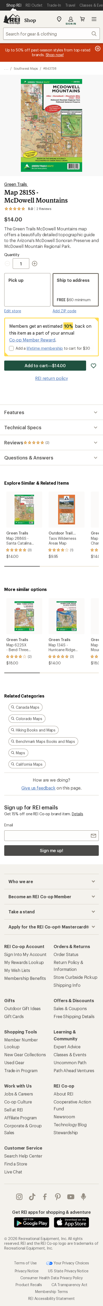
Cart (82, 19)
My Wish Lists (17, 970)
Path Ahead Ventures (74, 1070)
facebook (45, 1197)
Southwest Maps (26, 68)
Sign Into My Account (25, 954)
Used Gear (14, 1062)
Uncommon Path (70, 1062)
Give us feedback (38, 787)
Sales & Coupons (70, 1008)
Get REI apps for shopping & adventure (51, 1212)
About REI (63, 1093)
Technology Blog (70, 1124)
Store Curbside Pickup (75, 977)
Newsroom (64, 1116)
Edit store (12, 311)
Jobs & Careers (18, 1093)
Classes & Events (70, 1054)
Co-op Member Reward (32, 339)
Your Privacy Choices (71, 1262)
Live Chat (13, 1171)
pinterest (58, 1197)
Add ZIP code (64, 311)
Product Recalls (29, 1284)
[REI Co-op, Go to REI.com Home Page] (11, 19)
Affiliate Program (20, 1117)
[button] (51, 125)
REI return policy (51, 378)
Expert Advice (67, 1046)
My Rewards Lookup (24, 962)
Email (8, 825)
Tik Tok (32, 1197)
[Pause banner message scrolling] (97, 48)
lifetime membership (45, 348)
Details (77, 814)
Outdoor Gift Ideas (22, 1008)
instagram (19, 1197)
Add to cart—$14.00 (45, 365)
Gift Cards (14, 1016)
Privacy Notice (27, 1270)
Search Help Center (23, 1155)
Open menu (94, 19)
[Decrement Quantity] (8, 263)
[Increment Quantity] (34, 263)
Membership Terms (51, 1291)
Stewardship (66, 1132)
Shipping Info (67, 985)
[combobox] (51, 34)
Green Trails (16, 184)
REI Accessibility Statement (51, 1298)
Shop (30, 20)
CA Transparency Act (69, 1284)
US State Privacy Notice (68, 1270)
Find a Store (15, 1163)
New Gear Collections (25, 1054)
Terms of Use (25, 1262)
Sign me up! (51, 850)
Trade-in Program (20, 1070)
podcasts (83, 1197)
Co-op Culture (18, 1101)
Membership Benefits (25, 978)
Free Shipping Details (74, 1016)
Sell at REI (13, 1109)
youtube (71, 1197)
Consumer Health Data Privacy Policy (51, 1277)
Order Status (66, 954)
